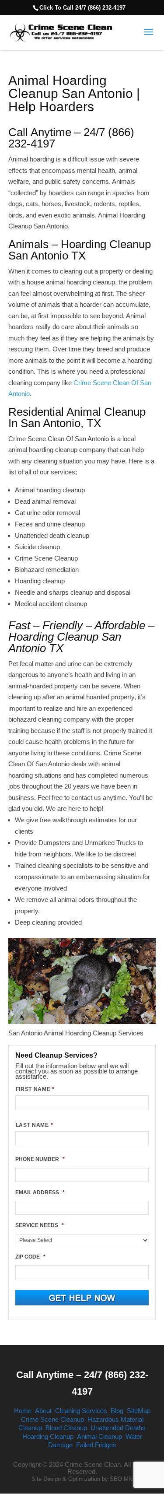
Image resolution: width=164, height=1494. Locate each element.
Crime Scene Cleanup (52, 1419)
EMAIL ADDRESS (40, 1192)
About (43, 1410)
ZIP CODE (30, 1257)
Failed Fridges (96, 1444)
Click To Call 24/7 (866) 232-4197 (82, 7)
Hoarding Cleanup (47, 1436)
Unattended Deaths (118, 1427)
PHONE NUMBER (40, 1159)
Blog (117, 1410)
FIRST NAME (35, 1089)
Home (22, 1410)
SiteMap (138, 1410)
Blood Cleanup (66, 1427)
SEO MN (121, 1479)
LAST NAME (34, 1125)
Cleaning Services (81, 1410)
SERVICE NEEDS (39, 1225)
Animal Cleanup (99, 1436)
